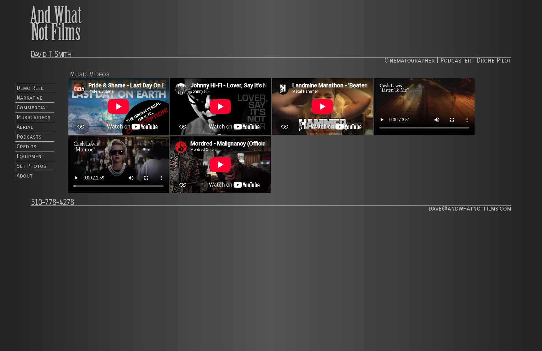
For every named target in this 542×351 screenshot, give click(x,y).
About (25, 175)
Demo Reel (30, 88)
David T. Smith (51, 54)
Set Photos (31, 165)
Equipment (30, 156)
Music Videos (33, 117)
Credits (26, 146)
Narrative (29, 97)
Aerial (25, 126)
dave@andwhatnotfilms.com (469, 208)
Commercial (32, 107)
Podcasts (29, 136)
